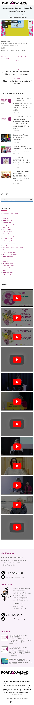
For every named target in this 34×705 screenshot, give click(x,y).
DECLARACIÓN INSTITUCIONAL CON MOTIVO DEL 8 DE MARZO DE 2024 (22, 161)
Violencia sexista (7, 277)
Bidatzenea (6, 216)
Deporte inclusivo (7, 231)
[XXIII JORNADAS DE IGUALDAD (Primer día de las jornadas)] (17, 337)
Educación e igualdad (8, 236)
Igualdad (5, 26)
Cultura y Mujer (7, 24)
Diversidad (6, 234)
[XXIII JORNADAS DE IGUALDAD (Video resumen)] (17, 317)
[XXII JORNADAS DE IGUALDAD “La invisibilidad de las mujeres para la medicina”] (17, 359)
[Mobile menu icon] (30, 3)
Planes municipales (8, 256)
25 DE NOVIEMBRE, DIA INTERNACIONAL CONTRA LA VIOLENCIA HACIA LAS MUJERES (20, 660)
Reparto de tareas (8, 259)
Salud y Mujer (6, 261)
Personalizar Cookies (17, 702)
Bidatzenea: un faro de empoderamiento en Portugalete (20, 137)
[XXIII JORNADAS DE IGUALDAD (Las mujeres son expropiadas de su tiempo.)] (17, 298)
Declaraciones (7, 229)
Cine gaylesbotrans (8, 220)
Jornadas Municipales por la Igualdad (13, 247)
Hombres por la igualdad (9, 243)
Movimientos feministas (9, 252)
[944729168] (19, 574)
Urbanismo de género (9, 268)
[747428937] (19, 616)
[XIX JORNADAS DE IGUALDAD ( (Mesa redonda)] (17, 527)
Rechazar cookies (22, 698)
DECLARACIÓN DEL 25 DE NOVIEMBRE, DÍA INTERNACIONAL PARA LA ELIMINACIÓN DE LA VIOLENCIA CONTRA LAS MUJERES (22, 104)
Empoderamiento (7, 238)
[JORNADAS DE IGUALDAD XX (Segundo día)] (17, 466)
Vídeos (4, 270)
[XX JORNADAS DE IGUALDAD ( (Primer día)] (17, 485)
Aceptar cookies (11, 698)
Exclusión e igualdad (8, 240)
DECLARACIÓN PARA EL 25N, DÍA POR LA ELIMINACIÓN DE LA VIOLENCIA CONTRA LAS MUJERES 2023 (21, 175)
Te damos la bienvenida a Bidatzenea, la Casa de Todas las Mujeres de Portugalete (22, 148)
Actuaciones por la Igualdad (10, 21)
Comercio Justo (7, 222)
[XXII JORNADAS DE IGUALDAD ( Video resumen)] (17, 401)
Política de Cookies (17, 694)
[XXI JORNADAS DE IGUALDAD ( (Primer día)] (17, 424)
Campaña (5, 218)
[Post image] (6, 101)
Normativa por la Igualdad (10, 254)
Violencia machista (8, 274)
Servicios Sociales (8, 263)
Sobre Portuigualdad (8, 265)
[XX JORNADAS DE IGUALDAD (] (17, 505)
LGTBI (4, 250)
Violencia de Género (8, 272)
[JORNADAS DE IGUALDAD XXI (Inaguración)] (17, 446)
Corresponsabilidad (8, 225)
